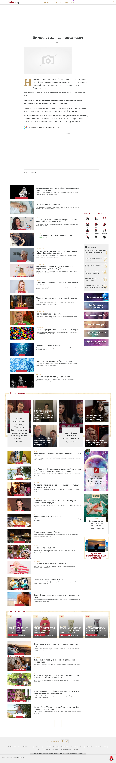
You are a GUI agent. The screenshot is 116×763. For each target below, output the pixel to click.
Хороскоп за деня (93, 213)
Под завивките (58, 33)
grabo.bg (38, 233)
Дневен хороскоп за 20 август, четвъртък (94, 259)
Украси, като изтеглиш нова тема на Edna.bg (96, 555)
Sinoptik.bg (56, 747)
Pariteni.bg (90, 747)
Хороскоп (58, 2)
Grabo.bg (82, 747)
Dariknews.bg (39, 747)
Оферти (19, 611)
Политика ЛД (46, 749)
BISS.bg (106, 747)
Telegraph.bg (74, 747)
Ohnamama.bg (17, 747)
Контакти (76, 749)
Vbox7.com (48, 747)
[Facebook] (62, 741)
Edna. (13, 2)
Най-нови (46, 2)
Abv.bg (10, 747)
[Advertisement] (47, 150)
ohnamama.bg (48, 201)
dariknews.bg (33, 172)
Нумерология (69, 2)
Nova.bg (32, 747)
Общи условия (20, 757)
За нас (39, 749)
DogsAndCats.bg (65, 747)
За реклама (55, 749)
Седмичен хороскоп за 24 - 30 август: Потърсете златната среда (95, 286)
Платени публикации (66, 749)
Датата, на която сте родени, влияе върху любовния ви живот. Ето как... (95, 252)
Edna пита (17, 393)
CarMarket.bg (98, 747)
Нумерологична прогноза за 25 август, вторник (94, 279)
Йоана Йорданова (97, 450)
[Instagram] (67, 741)
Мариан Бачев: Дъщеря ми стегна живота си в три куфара (95, 272)
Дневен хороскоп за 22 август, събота (94, 266)
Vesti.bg (25, 747)
